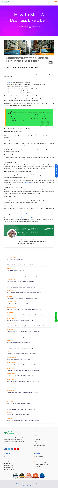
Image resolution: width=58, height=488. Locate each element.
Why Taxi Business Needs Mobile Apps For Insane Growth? (21, 409)
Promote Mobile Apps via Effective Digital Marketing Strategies (22, 276)
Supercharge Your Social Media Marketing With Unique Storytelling (23, 370)
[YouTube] (18, 449)
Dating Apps (7, 461)
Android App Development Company (28, 217)
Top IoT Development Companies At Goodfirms (18, 359)
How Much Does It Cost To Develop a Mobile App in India (21, 303)
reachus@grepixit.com (41, 459)
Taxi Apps (6, 456)
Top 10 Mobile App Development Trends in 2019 (19, 342)
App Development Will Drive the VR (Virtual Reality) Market (22, 376)
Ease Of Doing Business (39, 445)
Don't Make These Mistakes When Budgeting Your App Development (24, 309)
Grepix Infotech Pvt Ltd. (28, 483)
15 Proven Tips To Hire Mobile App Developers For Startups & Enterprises (25, 265)
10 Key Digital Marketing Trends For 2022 (17, 270)
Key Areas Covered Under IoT (14, 387)
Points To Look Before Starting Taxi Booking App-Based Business (23, 420)
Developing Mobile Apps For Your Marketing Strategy (20, 348)
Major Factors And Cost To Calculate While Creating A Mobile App (23, 298)
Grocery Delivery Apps (9, 469)
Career (35, 443)
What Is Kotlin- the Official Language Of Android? (19, 403)
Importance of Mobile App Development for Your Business (21, 281)
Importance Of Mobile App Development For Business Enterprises (23, 337)
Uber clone (27, 182)
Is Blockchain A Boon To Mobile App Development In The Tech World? (24, 331)
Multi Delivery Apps (8, 467)
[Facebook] (5, 449)
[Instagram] (15, 449)
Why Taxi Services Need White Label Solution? (18, 414)
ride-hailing (39, 117)
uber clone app (19, 176)
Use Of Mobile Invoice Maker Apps (15, 259)
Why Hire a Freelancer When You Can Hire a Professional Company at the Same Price (28, 315)
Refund (30, 485)
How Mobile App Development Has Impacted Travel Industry (22, 353)
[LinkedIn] (12, 449)
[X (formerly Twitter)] (8, 449)
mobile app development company (29, 213)
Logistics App (7, 463)
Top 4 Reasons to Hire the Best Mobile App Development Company (24, 292)
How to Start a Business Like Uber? (15, 398)
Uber (9, 82)
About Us (36, 437)
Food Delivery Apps (8, 465)
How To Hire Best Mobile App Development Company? (20, 320)
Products (36, 441)
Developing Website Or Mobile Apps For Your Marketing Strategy (23, 381)
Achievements (37, 439)
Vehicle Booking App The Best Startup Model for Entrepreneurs (22, 392)
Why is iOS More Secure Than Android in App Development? (21, 287)
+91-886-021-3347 (40, 456)
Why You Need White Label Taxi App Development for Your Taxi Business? (25, 326)
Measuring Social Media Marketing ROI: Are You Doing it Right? (22, 364)
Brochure (36, 447)
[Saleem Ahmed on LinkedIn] (49, 234)
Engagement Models (38, 435)
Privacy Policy (25, 485)
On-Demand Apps (8, 459)
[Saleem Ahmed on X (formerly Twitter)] (47, 234)
